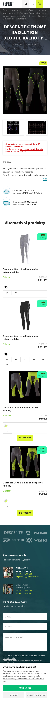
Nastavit (13, 695)
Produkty (16, 10)
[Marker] (36, 533)
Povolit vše (25, 688)
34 (7, 293)
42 (34, 359)
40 (25, 359)
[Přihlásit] (32, 4)
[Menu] (46, 4)
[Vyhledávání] (25, 4)
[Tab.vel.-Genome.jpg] (37, 127)
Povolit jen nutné (36, 695)
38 (16, 359)
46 (7, 364)
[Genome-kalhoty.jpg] (13, 127)
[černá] (6, 354)
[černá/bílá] (6, 287)
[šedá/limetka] (6, 425)
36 (7, 359)
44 (16, 293)
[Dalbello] (13, 540)
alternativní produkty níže (31, 149)
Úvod (5, 10)
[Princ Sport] (8, 4)
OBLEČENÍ (28, 10)
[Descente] (13, 532)
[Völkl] (36, 540)
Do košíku (25, 438)
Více (45, 179)
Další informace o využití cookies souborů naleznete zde (23, 678)
